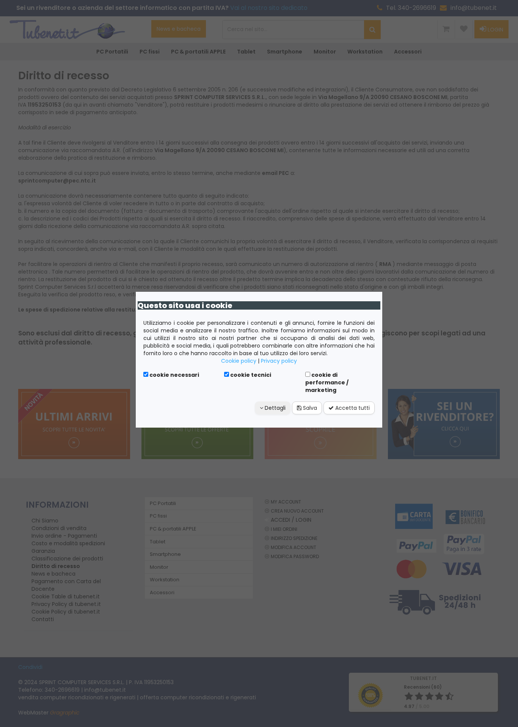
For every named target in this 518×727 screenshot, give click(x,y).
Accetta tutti (352, 408)
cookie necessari (173, 375)
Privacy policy (279, 361)
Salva (309, 408)
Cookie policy (238, 361)
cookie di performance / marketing (326, 382)
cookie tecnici (250, 375)
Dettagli (274, 408)
